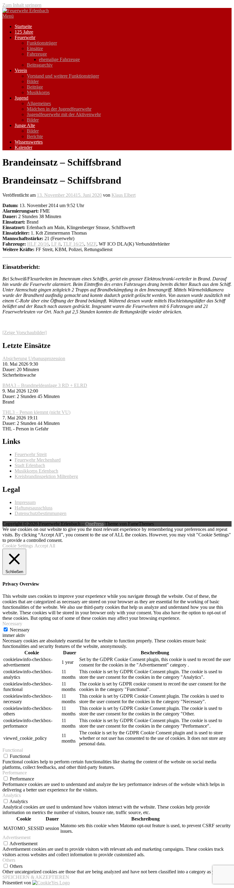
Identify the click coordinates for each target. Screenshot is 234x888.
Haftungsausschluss (33, 507)
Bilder (33, 81)
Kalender (23, 147)
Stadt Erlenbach (30, 465)
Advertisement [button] (16, 837)
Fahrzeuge (37, 54)
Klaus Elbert (124, 195)
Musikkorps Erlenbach (36, 470)
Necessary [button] (12, 623)
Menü (8, 16)
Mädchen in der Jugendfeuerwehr (59, 108)
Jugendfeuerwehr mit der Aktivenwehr (64, 114)
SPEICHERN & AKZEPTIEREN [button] (35, 877)
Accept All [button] (44, 545)
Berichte (35, 136)
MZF (91, 244)
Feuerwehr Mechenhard (38, 459)
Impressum (25, 502)
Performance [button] (14, 772)
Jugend (21, 97)
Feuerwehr (25, 37)
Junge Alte (25, 125)
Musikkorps (38, 92)
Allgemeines (39, 103)
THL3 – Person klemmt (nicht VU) (36, 412)
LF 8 (56, 244)
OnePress (94, 523)
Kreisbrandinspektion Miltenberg (46, 476)
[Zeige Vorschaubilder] (24, 332)
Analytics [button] (11, 795)
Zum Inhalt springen (21, 5)
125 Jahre (24, 32)
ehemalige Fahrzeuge (59, 59)
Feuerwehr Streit (31, 454)
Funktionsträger (42, 43)
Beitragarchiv (40, 65)
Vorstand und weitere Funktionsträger (63, 76)
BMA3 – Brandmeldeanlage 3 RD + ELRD (44, 385)
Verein (21, 70)
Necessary (20, 629)
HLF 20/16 (38, 244)
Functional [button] (12, 750)
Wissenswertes (29, 141)
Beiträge (35, 87)
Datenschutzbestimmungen (40, 513)
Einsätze (35, 48)
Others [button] (8, 860)
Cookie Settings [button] (17, 545)
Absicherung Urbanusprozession (33, 358)
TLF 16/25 (73, 244)
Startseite (23, 26)
